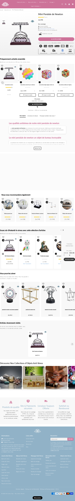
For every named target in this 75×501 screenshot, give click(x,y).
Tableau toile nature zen (22, 213)
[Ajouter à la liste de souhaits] (2, 199)
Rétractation (37, 497)
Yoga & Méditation (35, 6)
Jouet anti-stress (5, 472)
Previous (2, 209)
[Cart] (72, 4)
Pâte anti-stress (5, 467)
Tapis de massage (35, 474)
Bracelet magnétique (21, 461)
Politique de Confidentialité (32, 489)
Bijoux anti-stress (32, 2)
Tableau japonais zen (8, 213)
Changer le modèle (28, 95)
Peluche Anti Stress (6, 483)
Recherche (28, 444)
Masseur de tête (35, 468)
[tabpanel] (3, 22)
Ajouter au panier (38, 104)
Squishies (3, 469)
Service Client (6, 440)
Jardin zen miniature (51, 470)
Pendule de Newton (51, 463)
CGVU (57, 489)
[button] (2, 344)
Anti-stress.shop (9, 493)
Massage (51, 2)
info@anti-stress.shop (8, 442)
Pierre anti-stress (20, 468)
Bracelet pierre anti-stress (21, 465)
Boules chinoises (64, 464)
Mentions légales (20, 489)
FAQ (27, 447)
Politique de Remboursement (47, 489)
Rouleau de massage (36, 471)
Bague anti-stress (20, 471)
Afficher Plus (37, 148)
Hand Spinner (4, 475)
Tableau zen (49, 460)
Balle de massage (35, 461)
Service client (29, 441)
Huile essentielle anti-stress (36, 465)
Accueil (1, 9)
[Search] (65, 4)
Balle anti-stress (5, 458)
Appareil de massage (36, 458)
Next (72, 209)
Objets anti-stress (21, 2)
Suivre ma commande (8, 438)
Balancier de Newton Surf (52, 213)
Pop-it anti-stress (5, 481)
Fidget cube (4, 464)
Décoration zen (42, 2)
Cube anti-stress (5, 461)
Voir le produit (27, 263)
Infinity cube (4, 478)
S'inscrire (70, 439)
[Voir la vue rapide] (3, 202)
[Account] (69, 4)
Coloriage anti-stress (65, 461)
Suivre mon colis (30, 438)
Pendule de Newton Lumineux (37, 213)
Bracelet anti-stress (21, 458)
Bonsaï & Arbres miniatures (50, 474)
